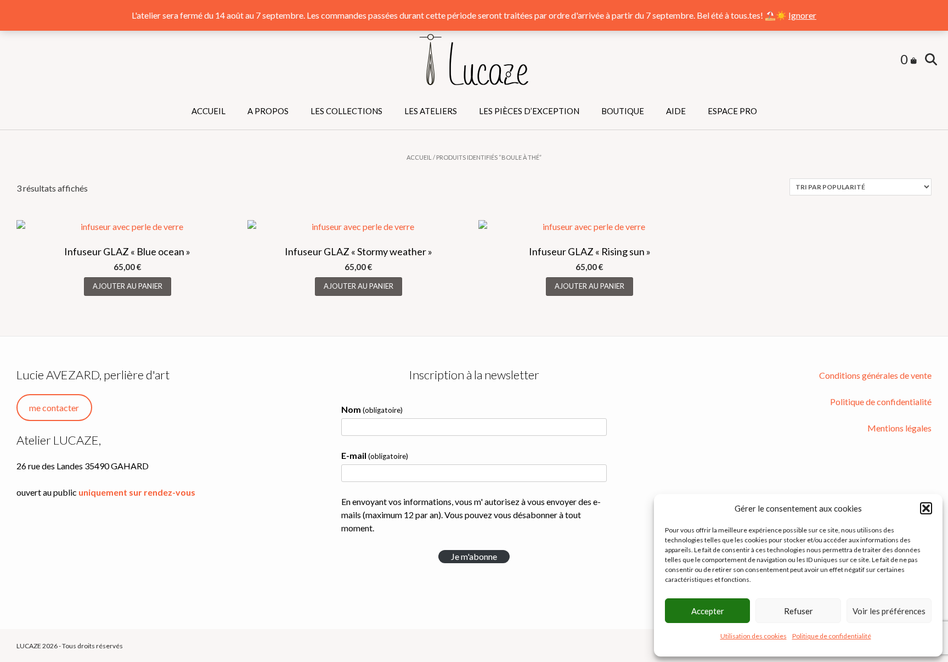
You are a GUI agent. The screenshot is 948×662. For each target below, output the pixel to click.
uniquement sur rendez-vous (136, 492)
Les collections (346, 111)
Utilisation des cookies (753, 636)
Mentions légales (899, 428)
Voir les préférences (889, 611)
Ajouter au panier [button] (127, 286)
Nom (372, 409)
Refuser (798, 611)
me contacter (54, 407)
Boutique (622, 111)
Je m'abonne (474, 556)
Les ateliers (430, 111)
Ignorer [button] (802, 15)
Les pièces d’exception (529, 111)
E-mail (374, 455)
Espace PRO (732, 111)
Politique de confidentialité (831, 636)
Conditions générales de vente (875, 375)
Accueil (208, 111)
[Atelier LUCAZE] (474, 60)
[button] (926, 508)
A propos (268, 111)
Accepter (707, 611)
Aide (676, 111)
